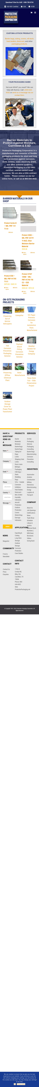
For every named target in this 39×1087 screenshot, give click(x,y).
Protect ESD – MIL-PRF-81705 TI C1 (10, 279)
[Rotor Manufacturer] (19, 366)
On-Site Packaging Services (30, 441)
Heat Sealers (19, 490)
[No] (37, 1079)
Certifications (31, 513)
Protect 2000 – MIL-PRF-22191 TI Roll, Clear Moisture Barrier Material (28, 241)
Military (29, 482)
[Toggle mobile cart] (31, 13)
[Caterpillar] (19, 310)
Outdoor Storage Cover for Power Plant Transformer (7, 406)
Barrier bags (9, 39)
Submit (8, 526)
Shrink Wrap (18, 515)
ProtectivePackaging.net (22, 589)
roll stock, (30, 39)
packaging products (19, 44)
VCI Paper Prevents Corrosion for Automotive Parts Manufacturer (32, 322)
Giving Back (30, 541)
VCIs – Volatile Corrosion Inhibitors (19, 484)
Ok (15, 1084)
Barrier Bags (18, 449)
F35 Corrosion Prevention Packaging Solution (7, 351)
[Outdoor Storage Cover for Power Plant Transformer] (7, 395)
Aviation (29, 477)
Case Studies (19, 553)
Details (11, 232)
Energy (29, 490)
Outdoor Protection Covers (18, 510)
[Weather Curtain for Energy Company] (31, 339)
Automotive (30, 475)
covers (23, 39)
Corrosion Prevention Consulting (30, 459)
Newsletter (6, 556)
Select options (24, 253)
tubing (17, 39)
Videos (29, 538)
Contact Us (6, 569)
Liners (17, 457)
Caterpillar (19, 315)
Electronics (30, 485)
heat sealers (11, 41)
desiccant (20, 41)
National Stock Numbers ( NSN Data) (31, 530)
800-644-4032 (31, 179)
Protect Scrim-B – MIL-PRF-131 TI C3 (10, 226)
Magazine (6, 541)
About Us (30, 508)
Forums (5, 554)
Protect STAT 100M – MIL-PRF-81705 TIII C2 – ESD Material (27, 279)
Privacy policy (21, 1084)
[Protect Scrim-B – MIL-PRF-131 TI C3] (11, 213)
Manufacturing (31, 487)
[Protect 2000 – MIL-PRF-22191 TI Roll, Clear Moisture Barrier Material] (28, 219)
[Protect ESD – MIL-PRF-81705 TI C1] (11, 265)
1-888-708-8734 (28, 2)
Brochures (30, 536)
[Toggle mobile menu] (35, 13)
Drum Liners (18, 464)
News (28, 515)
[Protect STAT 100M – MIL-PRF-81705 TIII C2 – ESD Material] (28, 264)
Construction (31, 480)
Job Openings (31, 510)
